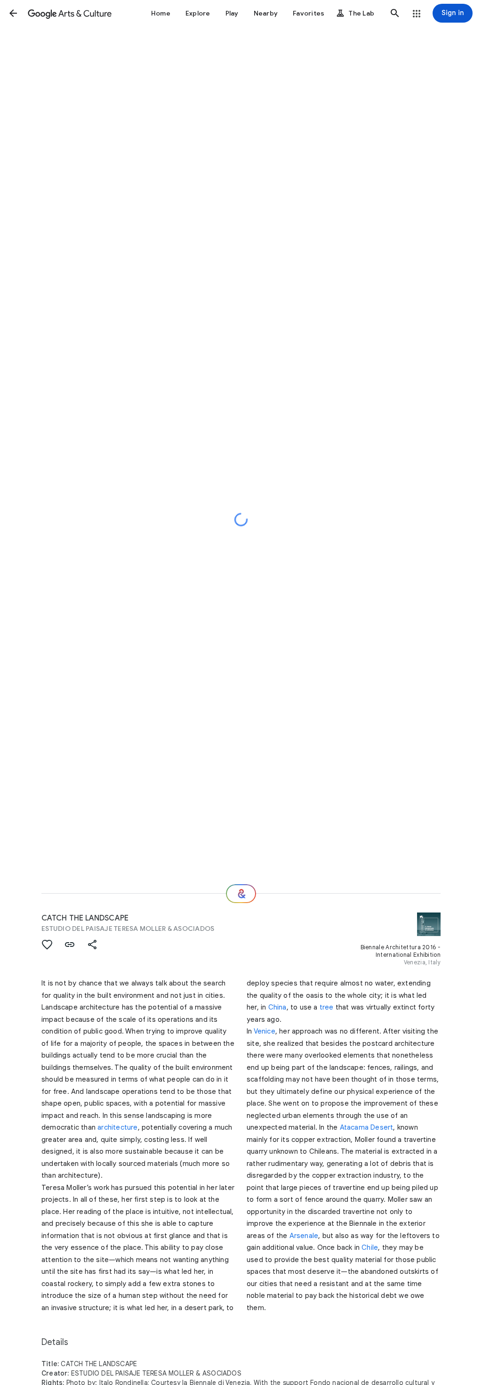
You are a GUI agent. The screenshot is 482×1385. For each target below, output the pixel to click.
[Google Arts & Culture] (69, 13)
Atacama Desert (367, 1127)
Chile (370, 1247)
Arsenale (304, 1235)
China (277, 1007)
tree (327, 1007)
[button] (13, 13)
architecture (117, 1127)
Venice (264, 1031)
